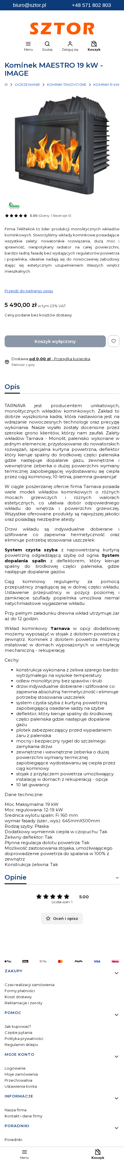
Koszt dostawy (18, 996)
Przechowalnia (18, 1080)
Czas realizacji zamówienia (30, 984)
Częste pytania (18, 1032)
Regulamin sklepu (21, 1044)
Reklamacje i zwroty (23, 1002)
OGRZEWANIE (27, 84)
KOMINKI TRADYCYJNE (67, 84)
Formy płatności (20, 990)
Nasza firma (16, 1110)
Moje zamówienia (21, 1074)
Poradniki (13, 1139)
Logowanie (15, 1068)
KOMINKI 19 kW (106, 84)
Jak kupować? (18, 1026)
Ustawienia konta (21, 1086)
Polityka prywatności (24, 1038)
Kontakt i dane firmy (23, 1116)
